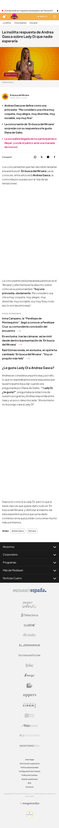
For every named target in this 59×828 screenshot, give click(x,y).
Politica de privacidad (29, 767)
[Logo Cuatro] (29, 625)
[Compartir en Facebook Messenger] (48, 157)
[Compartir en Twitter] (41, 157)
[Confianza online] (29, 817)
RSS (29, 783)
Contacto (29, 787)
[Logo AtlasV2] (29, 725)
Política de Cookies (29, 775)
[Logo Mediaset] (29, 592)
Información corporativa (30, 763)
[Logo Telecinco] (29, 615)
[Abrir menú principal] (54, 16)
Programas (9, 562)
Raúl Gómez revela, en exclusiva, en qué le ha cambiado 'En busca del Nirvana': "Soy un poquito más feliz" (29, 354)
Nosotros (8, 546)
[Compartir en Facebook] (54, 157)
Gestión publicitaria (29, 779)
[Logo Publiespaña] (29, 735)
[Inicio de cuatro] (4, 16)
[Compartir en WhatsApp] (35, 157)
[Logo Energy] (29, 675)
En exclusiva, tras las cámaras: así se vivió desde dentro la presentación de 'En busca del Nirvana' (28, 340)
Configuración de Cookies (29, 771)
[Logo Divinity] (29, 635)
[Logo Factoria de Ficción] (29, 655)
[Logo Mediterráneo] (29, 745)
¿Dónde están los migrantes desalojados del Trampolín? (28, 11)
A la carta (33, 23)
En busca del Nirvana (19, 95)
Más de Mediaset (13, 570)
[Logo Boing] (29, 665)
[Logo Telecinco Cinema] (29, 705)
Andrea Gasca (18, 531)
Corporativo (10, 554)
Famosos (32, 531)
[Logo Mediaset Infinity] (29, 605)
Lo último (7, 23)
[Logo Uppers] (29, 695)
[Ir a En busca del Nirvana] (14, 16)
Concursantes (20, 23)
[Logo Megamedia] (31, 803)
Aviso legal (29, 759)
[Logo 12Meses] (29, 715)
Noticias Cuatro (12, 578)
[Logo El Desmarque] (29, 645)
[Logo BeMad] (29, 685)
